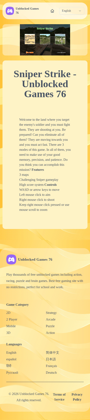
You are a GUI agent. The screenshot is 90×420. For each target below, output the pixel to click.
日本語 (51, 359)
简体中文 (52, 352)
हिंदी (8, 366)
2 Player (11, 319)
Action (50, 332)
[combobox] (71, 11)
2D (8, 312)
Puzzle (50, 326)
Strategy (51, 312)
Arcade (50, 319)
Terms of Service (59, 397)
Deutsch (51, 372)
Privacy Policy (77, 397)
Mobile (11, 326)
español (11, 359)
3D (8, 332)
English (11, 352)
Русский (12, 372)
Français (51, 366)
